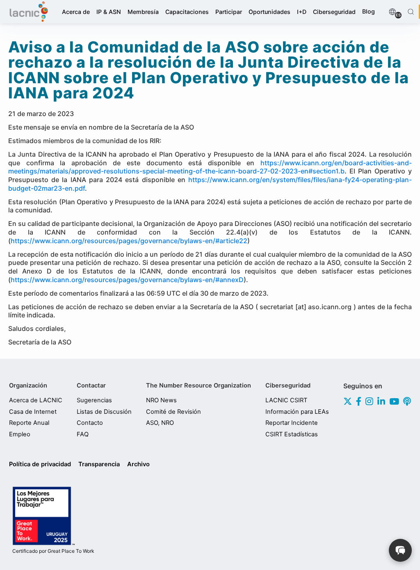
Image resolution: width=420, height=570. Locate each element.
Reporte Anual (29, 422)
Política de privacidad (40, 464)
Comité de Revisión (173, 411)
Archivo (138, 464)
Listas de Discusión (104, 411)
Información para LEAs (297, 411)
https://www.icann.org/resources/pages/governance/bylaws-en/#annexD (127, 280)
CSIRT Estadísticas (291, 434)
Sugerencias (94, 400)
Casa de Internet (33, 411)
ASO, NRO (160, 422)
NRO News (161, 400)
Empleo (19, 434)
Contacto (90, 422)
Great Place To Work (53, 551)
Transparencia (99, 464)
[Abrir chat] (400, 550)
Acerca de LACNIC (35, 400)
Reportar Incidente (291, 422)
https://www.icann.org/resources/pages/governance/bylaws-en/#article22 (129, 241)
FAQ (83, 434)
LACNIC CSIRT (286, 400)
